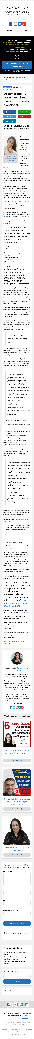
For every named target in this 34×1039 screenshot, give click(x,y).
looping (6, 217)
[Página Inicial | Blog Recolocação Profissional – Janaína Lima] (17, 11)
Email (7, 900)
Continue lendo (16, 760)
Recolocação (7, 87)
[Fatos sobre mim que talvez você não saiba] (17, 831)
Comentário (8, 872)
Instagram (23, 152)
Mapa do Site (7, 990)
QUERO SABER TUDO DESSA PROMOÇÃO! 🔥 (17, 65)
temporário (11, 554)
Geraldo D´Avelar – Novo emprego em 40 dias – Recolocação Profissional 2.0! (17, 801)
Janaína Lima (8, 89)
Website (17, 670)
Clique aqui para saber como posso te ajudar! (15, 603)
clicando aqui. (26, 612)
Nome (6, 890)
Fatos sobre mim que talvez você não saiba (17, 848)
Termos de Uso (21, 1032)
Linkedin (22, 154)
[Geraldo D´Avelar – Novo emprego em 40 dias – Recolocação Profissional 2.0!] (17, 782)
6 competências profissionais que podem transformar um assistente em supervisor (17, 753)
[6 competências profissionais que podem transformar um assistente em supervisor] (17, 734)
